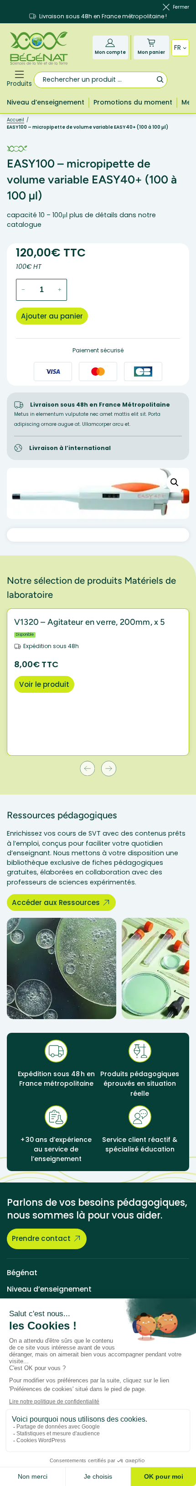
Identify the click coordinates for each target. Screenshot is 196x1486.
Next (108, 768)
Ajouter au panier (52, 316)
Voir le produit (44, 684)
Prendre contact (41, 1238)
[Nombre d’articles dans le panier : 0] (151, 42)
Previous (87, 768)
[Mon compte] (110, 42)
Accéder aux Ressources (56, 902)
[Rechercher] (160, 79)
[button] (174, 482)
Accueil (15, 119)
